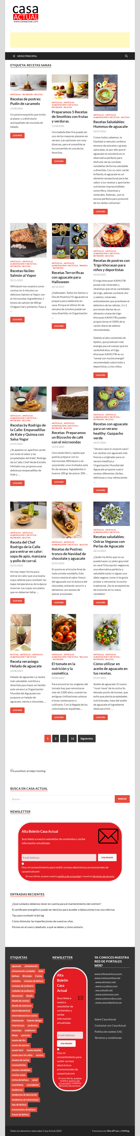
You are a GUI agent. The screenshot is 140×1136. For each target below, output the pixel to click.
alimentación (31, 966)
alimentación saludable (23, 971)
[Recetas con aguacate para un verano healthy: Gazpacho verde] (111, 399)
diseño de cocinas (20, 1000)
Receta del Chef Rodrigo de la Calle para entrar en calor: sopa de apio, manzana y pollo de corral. (28, 551)
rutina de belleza (20, 1080)
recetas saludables (21, 1070)
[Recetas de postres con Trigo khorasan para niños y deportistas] (111, 235)
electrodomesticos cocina (24, 1015)
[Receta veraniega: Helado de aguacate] (28, 632)
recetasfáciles (19, 1065)
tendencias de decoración (24, 1094)
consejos (16, 981)
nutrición (25, 1035)
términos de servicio (103, 876)
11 (72, 738)
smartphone (33, 1084)
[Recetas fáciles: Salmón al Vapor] (28, 240)
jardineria (33, 1025)
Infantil (84, 265)
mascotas (16, 1030)
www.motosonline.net (107, 978)
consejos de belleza (33, 981)
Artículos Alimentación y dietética (65, 103)
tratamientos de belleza (24, 1109)
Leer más (16, 135)
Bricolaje (27, 976)
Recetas (38, 94)
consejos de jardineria (23, 986)
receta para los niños (22, 1055)
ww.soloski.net (104, 990)
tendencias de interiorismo (25, 1099)
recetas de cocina (20, 1060)
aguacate (16, 966)
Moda (15, 1035)
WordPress (113, 1130)
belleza (15, 976)
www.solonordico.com (108, 998)
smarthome (17, 1084)
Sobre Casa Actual (105, 1019)
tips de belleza (19, 1104)
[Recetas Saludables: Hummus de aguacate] (111, 92)
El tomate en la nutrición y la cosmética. (63, 668)
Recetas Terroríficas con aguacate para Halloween (68, 277)
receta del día (18, 1040)
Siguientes (86, 738)
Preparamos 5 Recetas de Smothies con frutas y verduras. (70, 116)
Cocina (38, 976)
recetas (39, 1055)
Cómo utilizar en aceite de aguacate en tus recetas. (110, 668)
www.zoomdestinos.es (108, 1002)
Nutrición (27, 94)
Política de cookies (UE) (108, 1031)
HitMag (125, 1130)
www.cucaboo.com (106, 986)
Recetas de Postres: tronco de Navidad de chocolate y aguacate (69, 554)
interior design (34, 1020)
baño (41, 971)
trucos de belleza (20, 1114)
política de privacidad (69, 876)
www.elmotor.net (105, 982)
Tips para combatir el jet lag (28, 915)
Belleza (84, 657)
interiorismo (18, 1025)
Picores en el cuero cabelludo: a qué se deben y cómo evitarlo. (47, 927)
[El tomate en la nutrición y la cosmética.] (70, 632)
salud (34, 1080)
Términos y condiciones (108, 1037)
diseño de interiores (22, 1005)
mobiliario (30, 1030)
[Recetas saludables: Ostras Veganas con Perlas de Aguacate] (111, 514)
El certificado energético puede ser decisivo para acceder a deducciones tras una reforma (63, 909)
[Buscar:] (70, 799)
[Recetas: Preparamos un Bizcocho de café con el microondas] (70, 403)
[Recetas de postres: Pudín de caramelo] (28, 82)
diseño (29, 995)
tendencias (17, 1089)
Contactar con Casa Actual (110, 1025)
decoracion (17, 995)
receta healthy (34, 1050)
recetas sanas (18, 1075)
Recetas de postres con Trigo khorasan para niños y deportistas (111, 265)
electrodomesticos (21, 1010)
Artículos (15, 94)
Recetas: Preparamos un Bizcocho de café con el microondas (69, 437)
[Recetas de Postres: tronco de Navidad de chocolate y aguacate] (70, 520)
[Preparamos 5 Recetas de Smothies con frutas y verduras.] (70, 86)
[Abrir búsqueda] (126, 56)
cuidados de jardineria (23, 990)
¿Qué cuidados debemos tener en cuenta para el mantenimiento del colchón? (56, 903)
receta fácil (17, 1050)
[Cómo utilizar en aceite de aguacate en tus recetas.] (111, 632)
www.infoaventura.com (108, 973)
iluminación (18, 1020)
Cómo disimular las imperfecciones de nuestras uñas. (42, 921)
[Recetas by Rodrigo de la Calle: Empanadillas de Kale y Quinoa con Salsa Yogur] (28, 399)
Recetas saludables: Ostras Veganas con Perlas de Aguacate (109, 541)
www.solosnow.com (107, 994)
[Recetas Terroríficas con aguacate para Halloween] (70, 241)
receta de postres (20, 1045)
